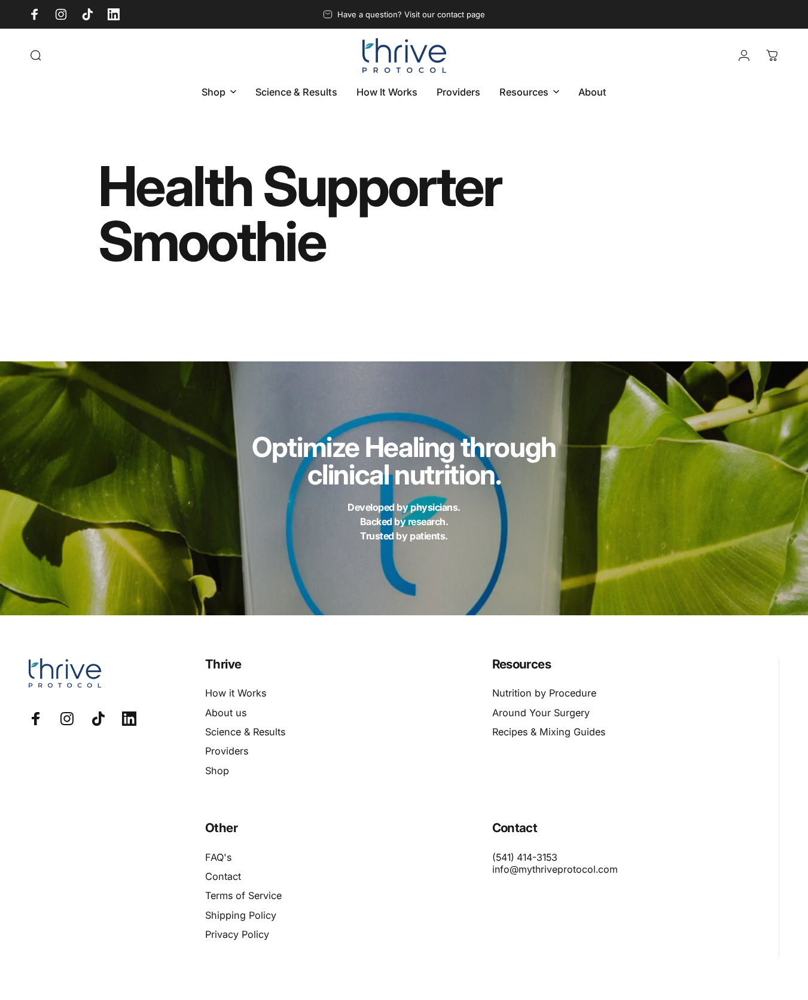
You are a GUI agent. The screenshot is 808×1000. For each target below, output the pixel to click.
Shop (217, 771)
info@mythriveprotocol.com (555, 869)
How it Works (235, 693)
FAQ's (218, 857)
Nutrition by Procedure (544, 693)
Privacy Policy (237, 934)
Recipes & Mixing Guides (548, 732)
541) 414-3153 (526, 857)
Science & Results (245, 732)
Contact (223, 876)
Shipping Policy (240, 915)
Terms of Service (243, 895)
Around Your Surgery (541, 713)
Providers (226, 751)
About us (225, 713)
